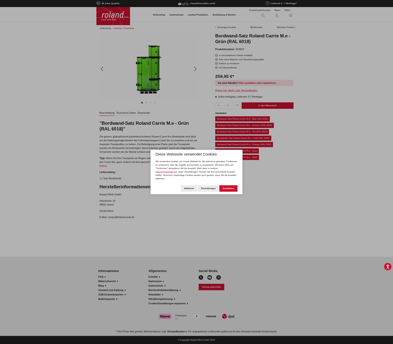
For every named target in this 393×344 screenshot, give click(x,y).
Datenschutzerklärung (166, 172)
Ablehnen (189, 188)
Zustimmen (228, 188)
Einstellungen (208, 188)
